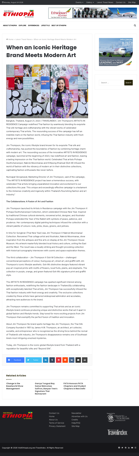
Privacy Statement (57, 426)
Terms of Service (56, 423)
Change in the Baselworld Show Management (14, 386)
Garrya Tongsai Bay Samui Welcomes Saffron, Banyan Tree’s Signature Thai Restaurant (46, 388)
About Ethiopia (10, 25)
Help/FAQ (76, 423)
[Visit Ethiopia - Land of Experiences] (19, 14)
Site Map (132, 2)
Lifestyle (45, 25)
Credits (75, 419)
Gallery (89, 2)
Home (10, 39)
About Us (53, 419)
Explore (22, 25)
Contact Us (120, 2)
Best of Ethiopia (59, 25)
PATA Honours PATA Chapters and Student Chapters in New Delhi (75, 386)
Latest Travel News (105, 2)
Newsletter (76, 413)
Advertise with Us (79, 416)
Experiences (33, 25)
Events (79, 2)
